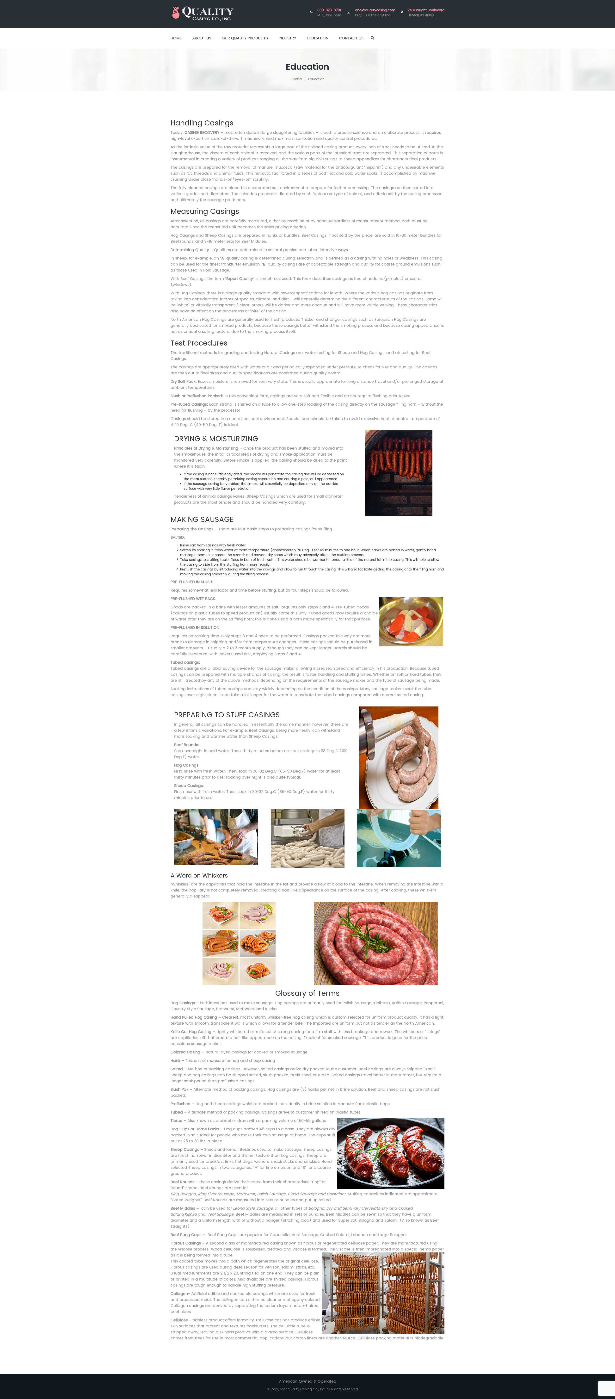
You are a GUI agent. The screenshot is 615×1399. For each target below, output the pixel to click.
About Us (201, 38)
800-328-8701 (329, 10)
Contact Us (351, 38)
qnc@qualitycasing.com (375, 10)
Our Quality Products (245, 38)
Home (176, 38)
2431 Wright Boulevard (426, 13)
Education (317, 38)
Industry (287, 38)
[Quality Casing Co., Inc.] (202, 14)
